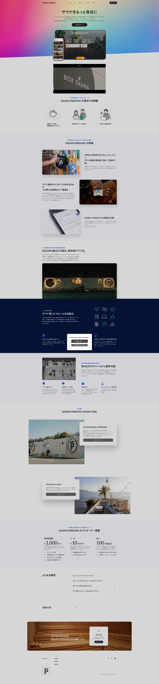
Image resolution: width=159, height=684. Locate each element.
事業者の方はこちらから (79, 345)
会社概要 (56, 658)
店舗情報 (56, 664)
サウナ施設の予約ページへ (79, 341)
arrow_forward (48, 658)
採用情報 (56, 661)
